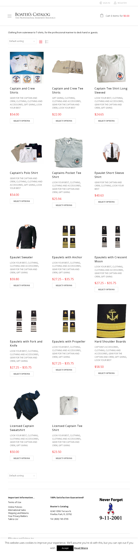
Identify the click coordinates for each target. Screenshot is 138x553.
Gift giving (29, 104)
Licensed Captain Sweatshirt (22, 428)
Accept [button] (65, 548)
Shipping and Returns (18, 513)
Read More (81, 548)
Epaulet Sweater (21, 257)
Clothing (21, 101)
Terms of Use (14, 502)
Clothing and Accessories (66, 101)
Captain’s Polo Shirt (24, 173)
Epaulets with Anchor (67, 257)
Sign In (106, 3)
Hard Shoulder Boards (110, 341)
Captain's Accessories (106, 347)
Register (122, 3)
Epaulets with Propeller (68, 341)
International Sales (17, 510)
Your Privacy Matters (18, 516)
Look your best (67, 107)
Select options (21, 120)
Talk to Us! (13, 519)
